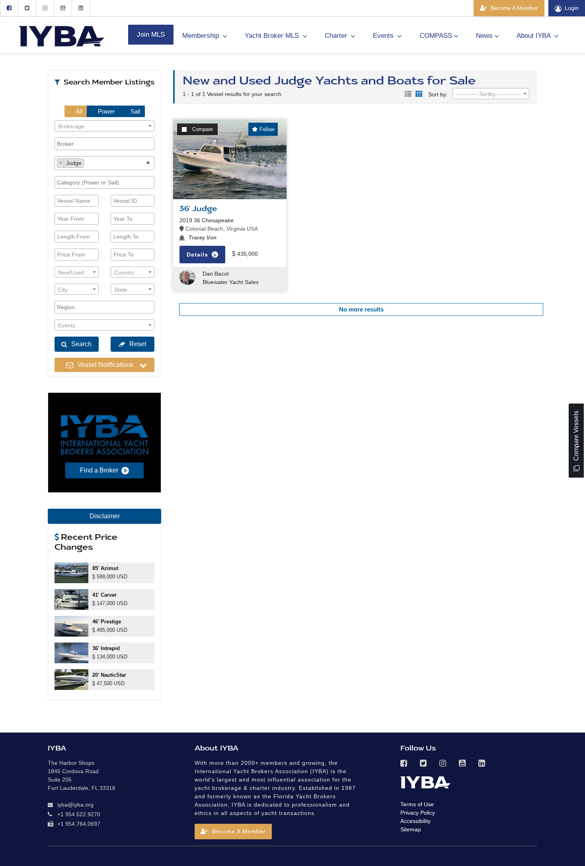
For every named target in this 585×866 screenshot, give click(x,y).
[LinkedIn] (81, 8)
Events (384, 35)
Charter (337, 35)
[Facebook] (9, 8)
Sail (134, 111)
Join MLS (151, 34)
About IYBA (534, 35)
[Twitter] (27, 8)
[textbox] (104, 126)
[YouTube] (63, 8)
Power (105, 111)
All (78, 111)
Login (572, 8)
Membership (201, 35)
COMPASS (435, 35)
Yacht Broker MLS (273, 35)
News (484, 35)
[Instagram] (45, 8)
